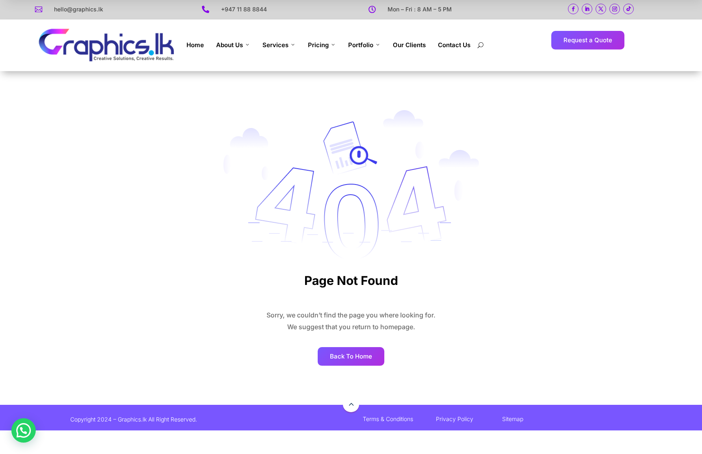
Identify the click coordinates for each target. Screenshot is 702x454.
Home (195, 45)
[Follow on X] (601, 9)
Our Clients (409, 45)
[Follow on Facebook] (573, 9)
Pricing (318, 45)
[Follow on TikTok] (628, 9)
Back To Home (351, 356)
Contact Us (454, 45)
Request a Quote (587, 40)
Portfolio (360, 45)
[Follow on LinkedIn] (587, 9)
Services (275, 45)
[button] (23, 430)
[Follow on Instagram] (614, 9)
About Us (229, 45)
